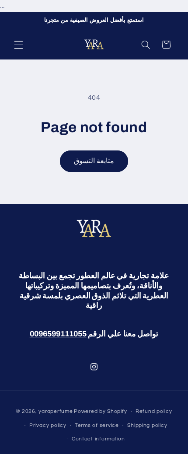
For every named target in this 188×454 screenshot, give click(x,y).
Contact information (98, 439)
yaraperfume (55, 411)
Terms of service (97, 425)
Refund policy (154, 411)
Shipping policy (147, 425)
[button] (18, 45)
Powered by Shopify (100, 411)
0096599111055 (58, 334)
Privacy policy (47, 425)
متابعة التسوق (94, 160)
